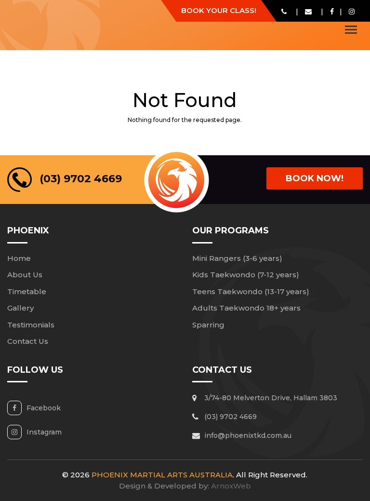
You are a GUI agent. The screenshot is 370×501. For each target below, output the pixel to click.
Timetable (26, 291)
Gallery (20, 307)
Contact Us (27, 341)
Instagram (44, 432)
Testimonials (30, 324)
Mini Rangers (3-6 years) (237, 258)
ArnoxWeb (231, 485)
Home (19, 258)
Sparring (208, 324)
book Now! (315, 178)
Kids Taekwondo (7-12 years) (245, 274)
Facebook (43, 408)
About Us (24, 274)
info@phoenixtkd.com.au (247, 435)
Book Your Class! (218, 10)
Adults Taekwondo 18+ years (246, 307)
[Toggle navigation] (351, 30)
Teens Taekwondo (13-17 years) (250, 291)
